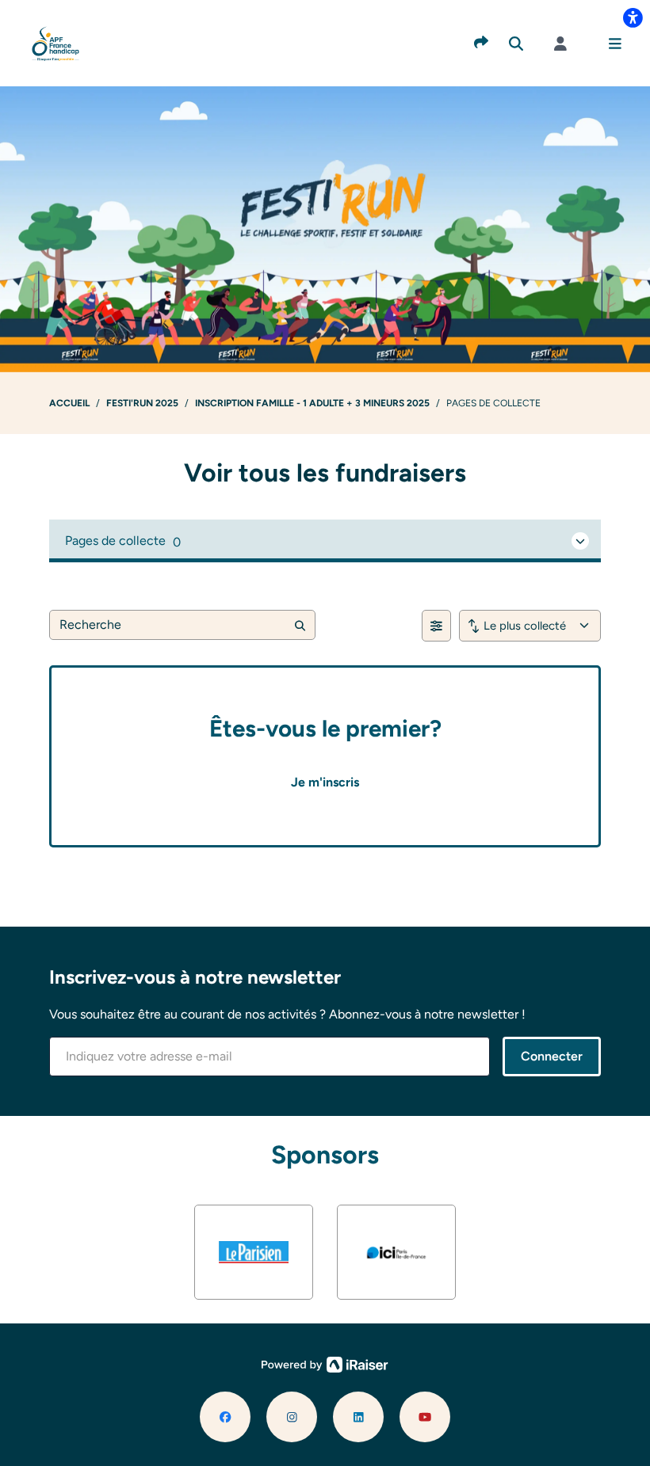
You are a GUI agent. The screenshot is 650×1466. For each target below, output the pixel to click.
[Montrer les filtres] (436, 626)
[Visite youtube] (425, 1417)
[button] (615, 43)
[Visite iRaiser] (325, 1363)
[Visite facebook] (225, 1417)
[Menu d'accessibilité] (632, 17)
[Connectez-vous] (560, 43)
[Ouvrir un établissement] (325, 541)
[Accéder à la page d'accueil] (56, 42)
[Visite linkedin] (358, 1417)
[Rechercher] (516, 43)
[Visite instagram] (291, 1417)
